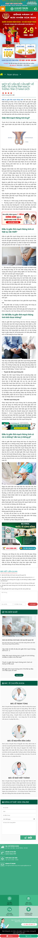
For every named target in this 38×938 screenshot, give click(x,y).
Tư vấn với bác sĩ (29, 924)
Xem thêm (19, 675)
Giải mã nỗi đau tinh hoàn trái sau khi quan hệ (13, 575)
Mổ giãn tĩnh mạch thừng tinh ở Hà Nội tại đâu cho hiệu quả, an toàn (17, 586)
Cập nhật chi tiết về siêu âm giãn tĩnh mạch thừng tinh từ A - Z (17, 577)
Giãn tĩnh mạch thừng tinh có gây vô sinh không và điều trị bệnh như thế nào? (18, 580)
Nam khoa (12, 74)
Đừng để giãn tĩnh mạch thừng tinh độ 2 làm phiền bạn (16, 589)
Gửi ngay (32, 604)
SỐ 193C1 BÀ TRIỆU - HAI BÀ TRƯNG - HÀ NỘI (16, 848)
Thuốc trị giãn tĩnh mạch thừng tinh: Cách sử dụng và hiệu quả (18, 583)
